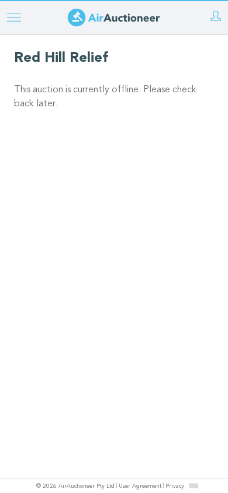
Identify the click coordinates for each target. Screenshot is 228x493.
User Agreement (140, 486)
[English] (193, 485)
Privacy (174, 486)
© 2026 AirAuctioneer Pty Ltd (75, 486)
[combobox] (193, 485)
